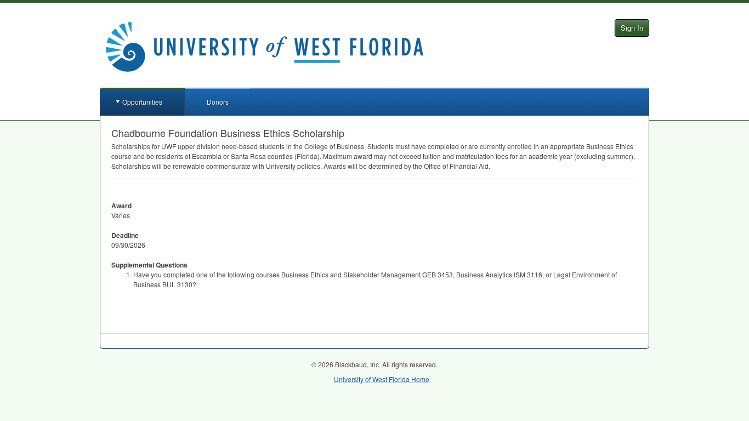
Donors (218, 101)
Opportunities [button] (142, 101)
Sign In (632, 27)
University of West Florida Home (381, 379)
